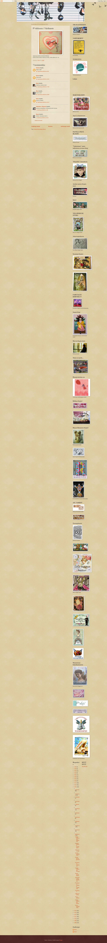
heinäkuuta (77, 808)
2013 (75, 912)
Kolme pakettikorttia (77, 906)
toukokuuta (77, 817)
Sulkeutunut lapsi (77, 850)
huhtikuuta (77, 821)
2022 (75, 772)
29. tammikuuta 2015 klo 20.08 (42, 94)
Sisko (75, 929)
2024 (75, 768)
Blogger (60, 940)
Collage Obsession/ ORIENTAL (77, 839)
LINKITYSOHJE (77, 894)
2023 (75, 770)
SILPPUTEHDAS (34, 7)
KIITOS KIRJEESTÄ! (77, 854)
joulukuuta (77, 789)
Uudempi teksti (35, 126)
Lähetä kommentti (38, 120)
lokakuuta (77, 797)
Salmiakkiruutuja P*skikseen (77, 879)
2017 (75, 782)
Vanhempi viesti (65, 126)
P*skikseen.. (77, 891)
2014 (75, 910)
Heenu (37, 98)
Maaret (37, 114)
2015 (75, 786)
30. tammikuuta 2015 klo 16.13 (42, 102)
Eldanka (38, 67)
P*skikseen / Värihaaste (77, 864)
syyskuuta (77, 801)
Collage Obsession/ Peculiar (77, 870)
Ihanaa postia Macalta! (77, 859)
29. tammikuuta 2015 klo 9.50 (42, 71)
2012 (75, 914)
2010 (75, 918)
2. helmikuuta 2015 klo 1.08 (42, 110)
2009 (75, 920)
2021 (75, 774)
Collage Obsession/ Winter (77, 901)
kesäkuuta (77, 812)
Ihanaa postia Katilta (77, 874)
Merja (37, 83)
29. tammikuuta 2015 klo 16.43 (42, 79)
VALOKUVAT (84, 766)
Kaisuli (37, 75)
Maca (37, 91)
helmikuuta (77, 829)
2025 (75, 766)
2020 (75, 776)
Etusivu (50, 126)
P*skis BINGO (77, 897)
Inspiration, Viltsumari (41, 106)
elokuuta (77, 804)
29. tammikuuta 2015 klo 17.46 (42, 86)
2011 (75, 916)
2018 (75, 780)
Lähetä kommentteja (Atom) (40, 129)
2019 (75, 778)
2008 (75, 922)
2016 (75, 784)
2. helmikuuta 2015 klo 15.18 (42, 117)
